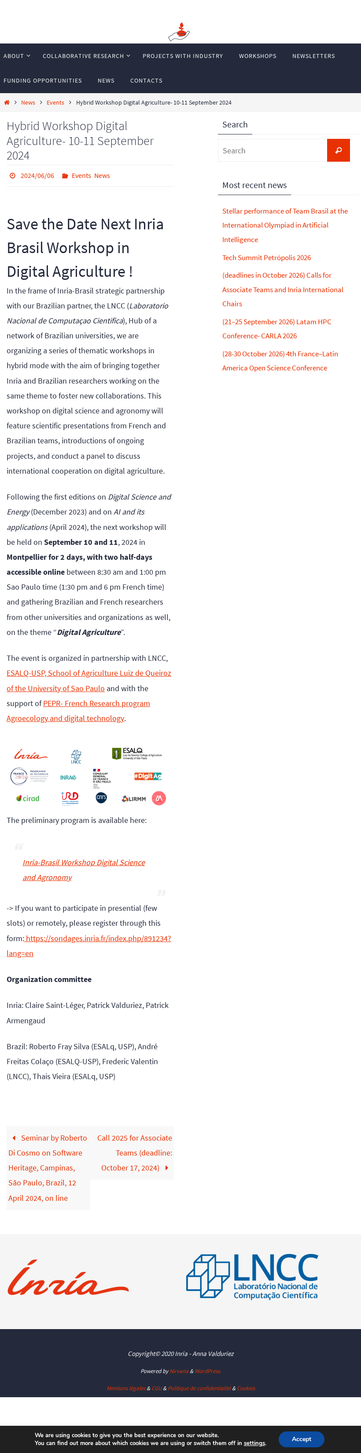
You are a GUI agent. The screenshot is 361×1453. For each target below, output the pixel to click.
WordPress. (208, 1369)
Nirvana (178, 1369)
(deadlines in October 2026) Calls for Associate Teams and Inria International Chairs (282, 289)
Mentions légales (126, 1386)
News (28, 102)
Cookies (246, 1386)
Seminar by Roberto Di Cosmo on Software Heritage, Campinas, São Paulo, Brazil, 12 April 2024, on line (47, 1165)
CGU (156, 1386)
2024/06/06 (37, 174)
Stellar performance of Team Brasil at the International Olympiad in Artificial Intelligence (285, 225)
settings (254, 1443)
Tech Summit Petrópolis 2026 (266, 257)
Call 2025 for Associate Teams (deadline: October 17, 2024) (134, 1150)
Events (55, 102)
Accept (301, 1439)
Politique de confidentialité (199, 1386)
